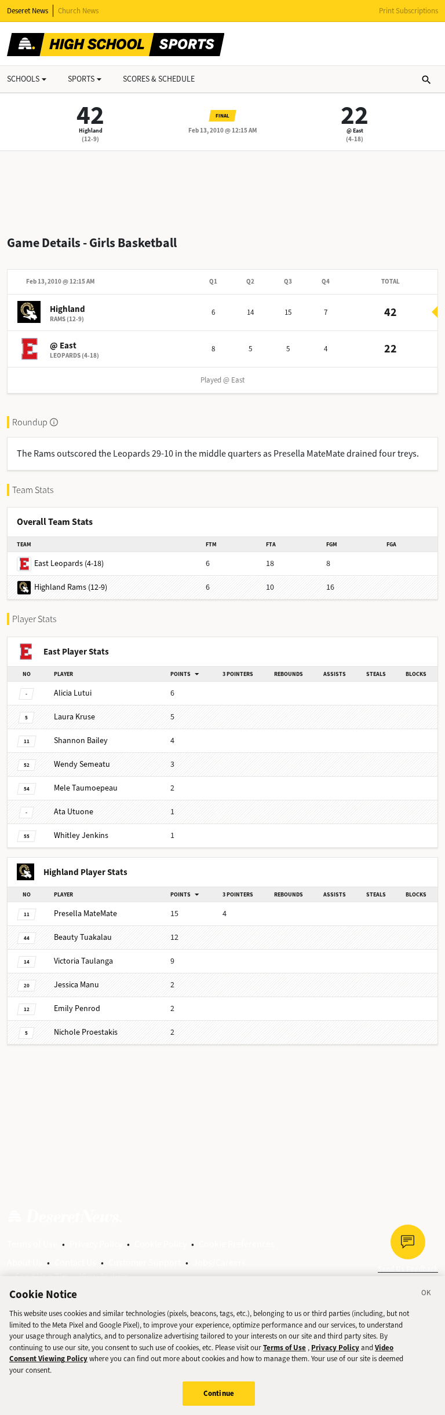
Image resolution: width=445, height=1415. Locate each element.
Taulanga (83, 960)
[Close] (426, 1294)
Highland (91, 130)
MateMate (85, 913)
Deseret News (27, 11)
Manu (76, 984)
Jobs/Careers (219, 1262)
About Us (24, 1262)
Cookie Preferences (237, 1244)
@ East (354, 130)
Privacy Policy (96, 1244)
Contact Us (75, 1262)
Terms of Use (32, 1244)
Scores (159, 78)
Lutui (73, 693)
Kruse (74, 716)
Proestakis (86, 1032)
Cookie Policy (160, 1244)
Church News (78, 11)
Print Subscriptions (408, 11)
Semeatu (82, 764)
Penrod (77, 1008)
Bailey (81, 740)
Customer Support (144, 1262)
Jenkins (81, 835)
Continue (218, 1393)
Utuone (73, 811)
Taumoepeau (86, 787)
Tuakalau (83, 937)
